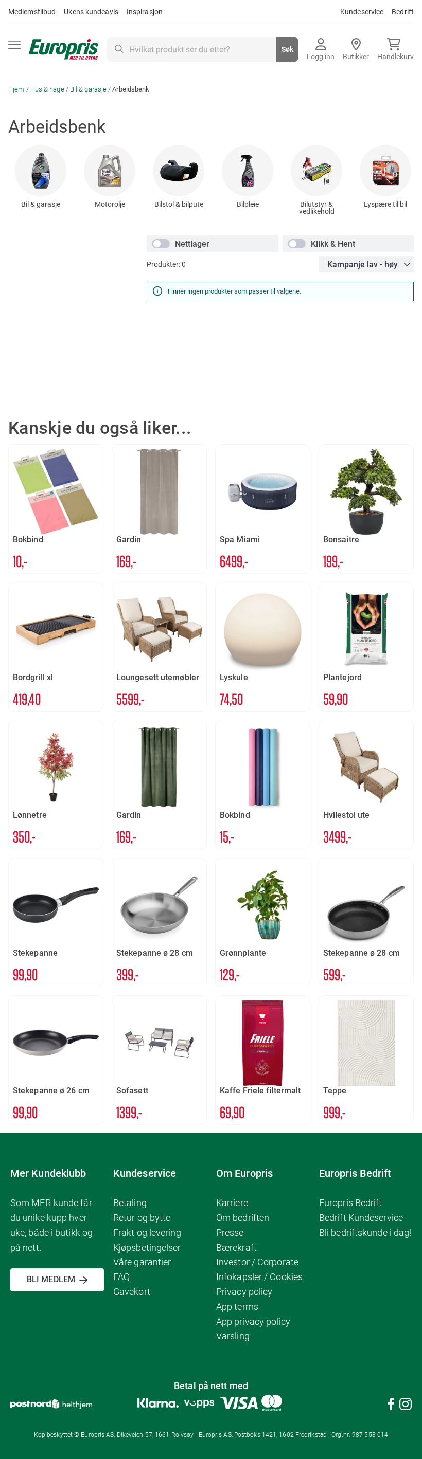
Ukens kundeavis (91, 12)
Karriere (232, 1202)
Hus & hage (48, 89)
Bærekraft (236, 1247)
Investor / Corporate (257, 1261)
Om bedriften (242, 1217)
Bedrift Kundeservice (361, 1217)
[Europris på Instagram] (405, 1406)
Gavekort (131, 1291)
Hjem (17, 89)
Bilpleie (248, 204)
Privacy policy (244, 1291)
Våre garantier (142, 1261)
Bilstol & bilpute (178, 204)
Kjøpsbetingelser (147, 1247)
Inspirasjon (145, 12)
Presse (230, 1232)
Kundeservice (361, 12)
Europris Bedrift (350, 1202)
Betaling (130, 1202)
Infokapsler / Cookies (259, 1276)
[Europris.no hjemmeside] (63, 49)
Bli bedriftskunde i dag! (365, 1232)
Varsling (233, 1335)
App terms (237, 1306)
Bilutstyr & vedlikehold (317, 207)
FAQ (121, 1276)
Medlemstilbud (32, 12)
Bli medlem (51, 1279)
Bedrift (403, 12)
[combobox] (202, 49)
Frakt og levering (147, 1232)
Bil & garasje (89, 89)
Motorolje (110, 204)
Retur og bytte (141, 1217)
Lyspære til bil (385, 204)
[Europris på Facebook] (391, 1406)
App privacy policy (253, 1321)
